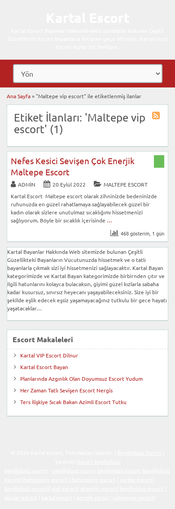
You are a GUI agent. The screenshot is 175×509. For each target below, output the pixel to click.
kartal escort (56, 497)
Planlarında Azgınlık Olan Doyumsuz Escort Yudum (81, 378)
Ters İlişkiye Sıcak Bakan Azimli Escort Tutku (73, 401)
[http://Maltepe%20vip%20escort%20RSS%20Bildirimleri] (157, 116)
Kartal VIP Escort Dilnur (49, 355)
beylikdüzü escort (26, 470)
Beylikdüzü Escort (140, 452)
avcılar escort (20, 497)
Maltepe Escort (126, 184)
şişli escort (65, 488)
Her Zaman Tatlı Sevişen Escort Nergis (66, 390)
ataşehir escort (98, 488)
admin (26, 184)
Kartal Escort (88, 17)
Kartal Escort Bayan (44, 366)
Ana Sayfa (19, 96)
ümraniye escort (134, 497)
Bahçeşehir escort (45, 479)
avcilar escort (136, 479)
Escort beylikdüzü (99, 461)
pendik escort (93, 497)
